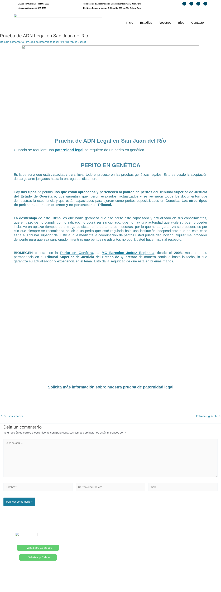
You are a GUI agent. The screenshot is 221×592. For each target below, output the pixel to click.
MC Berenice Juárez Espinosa (128, 253)
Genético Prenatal (172, 548)
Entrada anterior (11, 416)
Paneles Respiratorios (126, 563)
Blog (181, 22)
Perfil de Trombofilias (174, 534)
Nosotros (165, 22)
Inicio (129, 22)
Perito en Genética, (77, 253)
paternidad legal (69, 150)
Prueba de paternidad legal (42, 42)
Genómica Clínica (172, 555)
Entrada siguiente (208, 416)
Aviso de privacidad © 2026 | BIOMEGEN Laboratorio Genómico (110, 583)
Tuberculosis (120, 556)
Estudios (146, 22)
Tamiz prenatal (170, 541)
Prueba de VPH (122, 549)
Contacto (197, 22)
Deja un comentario (12, 42)
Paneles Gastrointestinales (129, 570)
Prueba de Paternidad (126, 542)
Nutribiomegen (170, 562)
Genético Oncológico (174, 569)
